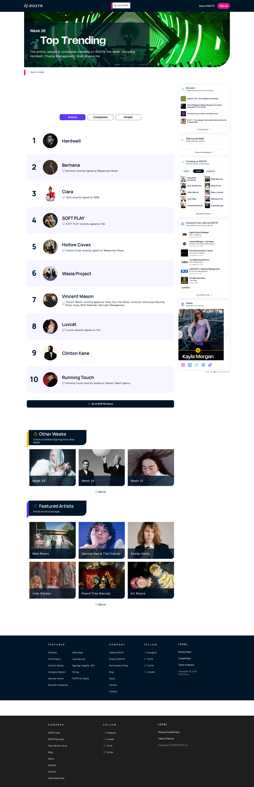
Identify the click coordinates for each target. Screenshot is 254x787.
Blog (111, 672)
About (112, 678)
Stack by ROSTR (117, 659)
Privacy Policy (184, 652)
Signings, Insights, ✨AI (83, 665)
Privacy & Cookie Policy (168, 732)
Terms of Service (186, 665)
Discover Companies (58, 685)
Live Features (78, 659)
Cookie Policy (184, 658)
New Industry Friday (118, 665)
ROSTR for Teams (80, 678)
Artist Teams (54, 659)
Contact (113, 691)
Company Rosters (56, 672)
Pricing (75, 672)
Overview (52, 652)
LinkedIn (151, 672)
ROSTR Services (56, 739)
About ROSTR (206, 6)
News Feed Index (56, 778)
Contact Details (55, 665)
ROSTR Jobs (54, 732)
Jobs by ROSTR (116, 652)
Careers (113, 685)
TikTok (150, 659)
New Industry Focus (57, 745)
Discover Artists (55, 678)
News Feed (77, 652)
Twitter (150, 665)
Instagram (152, 652)
